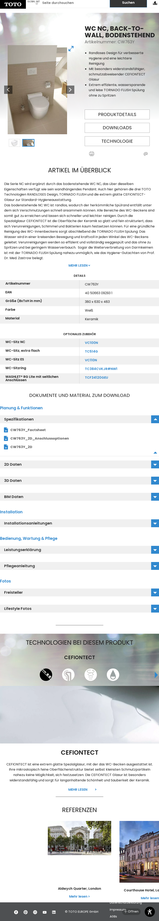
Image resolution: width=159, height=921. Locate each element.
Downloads (117, 127)
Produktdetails (117, 114)
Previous (6, 90)
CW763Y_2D (21, 447)
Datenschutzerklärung (126, 902)
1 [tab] (14, 143)
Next (70, 90)
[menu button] (155, 4)
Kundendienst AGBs (124, 896)
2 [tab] (28, 143)
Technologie (117, 141)
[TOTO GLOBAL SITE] (13, 4)
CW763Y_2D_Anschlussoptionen (39, 438)
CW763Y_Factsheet (28, 430)
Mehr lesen (77, 789)
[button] (100, 154)
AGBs (113, 916)
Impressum (118, 910)
